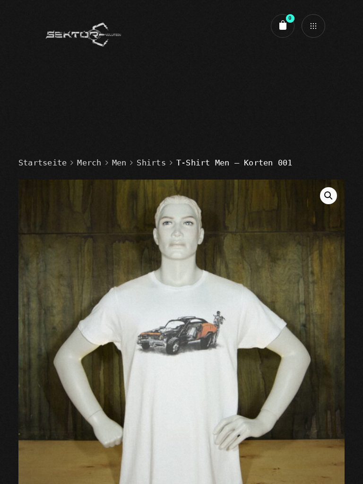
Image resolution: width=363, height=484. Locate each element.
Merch (89, 162)
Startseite (42, 162)
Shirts (151, 162)
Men (119, 162)
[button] (328, 195)
